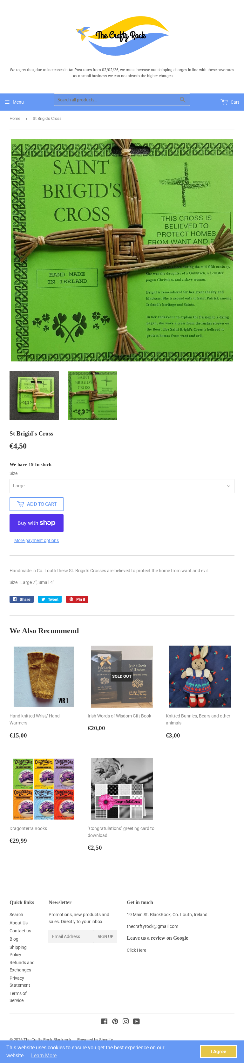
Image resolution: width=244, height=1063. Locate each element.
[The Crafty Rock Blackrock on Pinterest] (115, 1022)
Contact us (20, 930)
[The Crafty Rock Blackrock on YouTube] (136, 1022)
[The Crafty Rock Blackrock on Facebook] (104, 1022)
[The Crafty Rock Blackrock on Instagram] (126, 1022)
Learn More (44, 1056)
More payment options (36, 540)
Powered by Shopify (95, 1039)
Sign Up (105, 936)
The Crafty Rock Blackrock (47, 1039)
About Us (19, 922)
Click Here (136, 950)
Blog (14, 939)
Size (13, 473)
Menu (18, 102)
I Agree (218, 1051)
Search (16, 914)
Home (15, 118)
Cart (234, 102)
